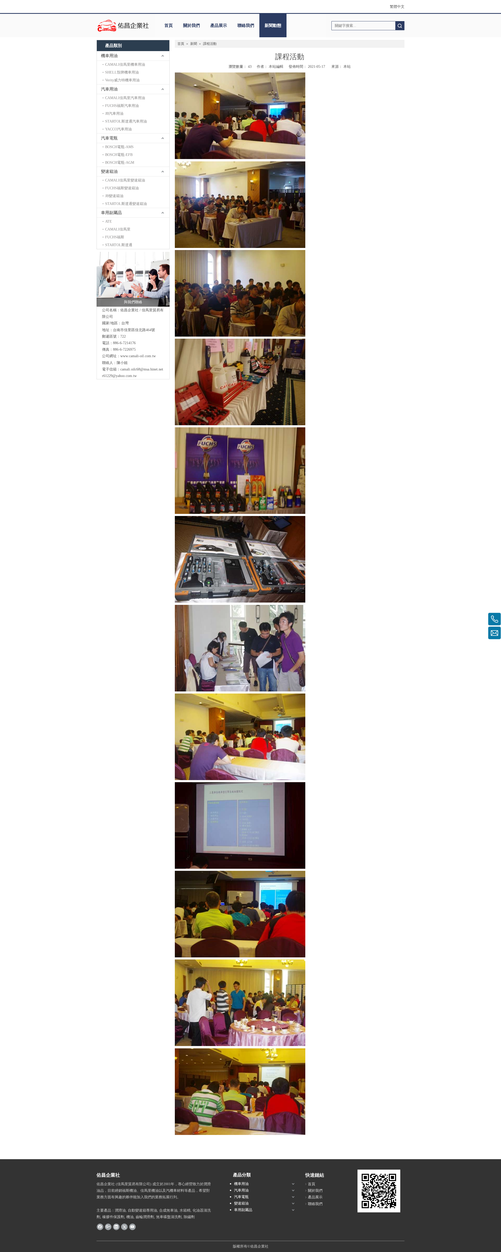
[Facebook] (100, 1226)
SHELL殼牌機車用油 (122, 72)
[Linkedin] (116, 1226)
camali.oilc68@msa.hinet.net (141, 369)
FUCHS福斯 (114, 237)
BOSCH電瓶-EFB (119, 155)
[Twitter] (124, 1226)
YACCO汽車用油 (118, 129)
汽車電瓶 (109, 138)
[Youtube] (132, 1226)
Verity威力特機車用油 (122, 80)
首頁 (168, 25)
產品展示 (218, 25)
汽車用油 (109, 89)
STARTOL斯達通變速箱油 (126, 204)
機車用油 (109, 55)
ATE (108, 221)
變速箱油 (109, 171)
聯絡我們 (245, 25)
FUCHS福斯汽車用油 (122, 106)
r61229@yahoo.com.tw (119, 376)
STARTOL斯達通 (118, 245)
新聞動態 (273, 25)
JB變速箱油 (114, 196)
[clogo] (123, 25)
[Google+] (108, 1226)
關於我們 (191, 25)
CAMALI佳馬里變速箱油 (125, 180)
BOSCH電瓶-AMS (119, 147)
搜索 (399, 25)
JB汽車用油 (114, 114)
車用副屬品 (111, 212)
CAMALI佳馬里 (117, 229)
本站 (347, 67)
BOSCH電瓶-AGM (119, 163)
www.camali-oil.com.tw (138, 356)
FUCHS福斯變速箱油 (122, 188)
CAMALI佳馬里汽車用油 (125, 98)
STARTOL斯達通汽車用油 (126, 121)
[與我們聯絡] (133, 279)
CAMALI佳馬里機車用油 (125, 64)
